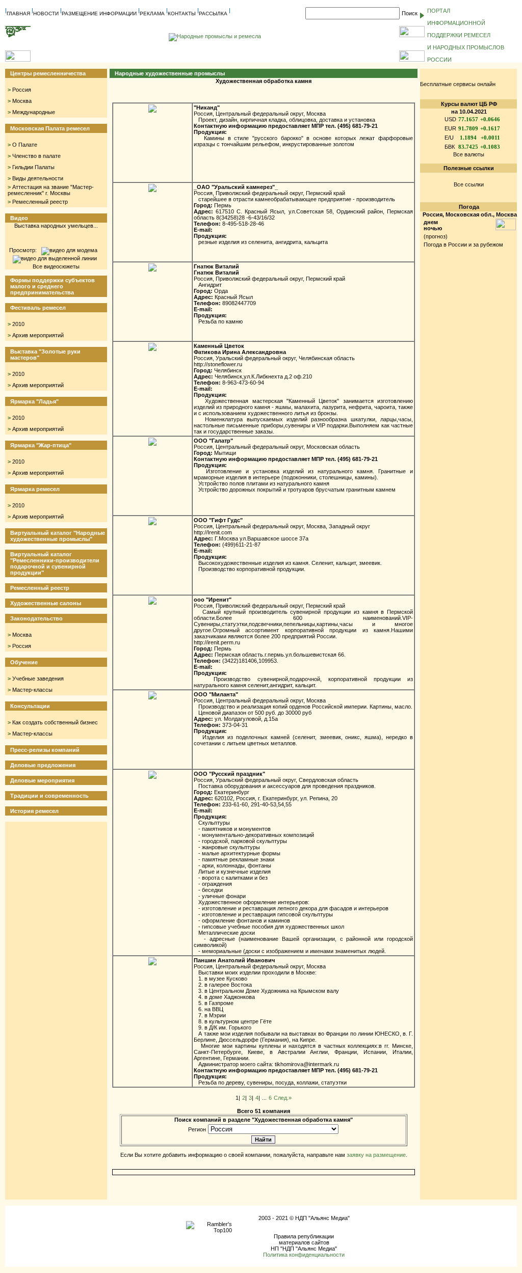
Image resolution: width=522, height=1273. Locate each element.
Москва (22, 101)
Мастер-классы (32, 690)
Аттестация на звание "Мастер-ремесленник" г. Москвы (51, 190)
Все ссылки (469, 184)
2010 (18, 324)
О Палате (24, 145)
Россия (21, 90)
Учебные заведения (38, 678)
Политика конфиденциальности (304, 1255)
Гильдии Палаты (33, 167)
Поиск (409, 13)
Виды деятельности (37, 178)
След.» (283, 1098)
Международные (33, 112)
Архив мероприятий (38, 335)
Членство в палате (36, 156)
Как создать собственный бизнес (55, 722)
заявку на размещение (376, 1155)
